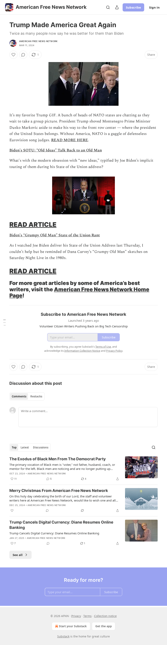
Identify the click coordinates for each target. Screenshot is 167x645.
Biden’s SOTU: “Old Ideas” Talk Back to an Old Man (55, 150)
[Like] (13, 55)
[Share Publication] (117, 7)
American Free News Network (38, 41)
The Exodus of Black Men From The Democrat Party (57, 459)
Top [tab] (14, 447)
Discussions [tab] (40, 447)
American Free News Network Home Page (79, 292)
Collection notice (105, 616)
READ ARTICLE (32, 224)
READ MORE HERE (69, 140)
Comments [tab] (19, 396)
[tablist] (27, 396)
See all (18, 555)
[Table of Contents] (4, 322)
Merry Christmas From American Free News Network (58, 490)
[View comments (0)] (23, 55)
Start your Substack (73, 626)
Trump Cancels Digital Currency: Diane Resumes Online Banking (61, 525)
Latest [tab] (25, 447)
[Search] (108, 7)
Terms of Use (103, 346)
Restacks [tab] (36, 396)
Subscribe (133, 7)
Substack (63, 636)
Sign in (154, 7)
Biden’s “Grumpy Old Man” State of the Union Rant (54, 235)
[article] (83, 469)
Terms (87, 616)
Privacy (76, 616)
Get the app (103, 626)
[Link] (3, 224)
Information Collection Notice (82, 351)
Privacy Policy (114, 351)
